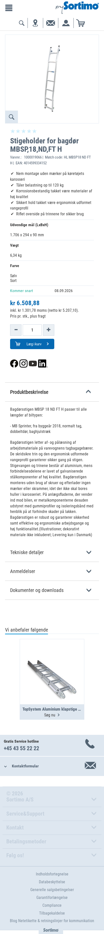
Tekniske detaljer (27, 552)
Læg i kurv (33, 344)
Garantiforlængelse (52, 897)
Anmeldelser (22, 571)
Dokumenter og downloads (37, 590)
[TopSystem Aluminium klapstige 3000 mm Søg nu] (52, 659)
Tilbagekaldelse (52, 913)
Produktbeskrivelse (29, 392)
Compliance (52, 905)
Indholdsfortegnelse (52, 874)
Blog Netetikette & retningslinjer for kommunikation (52, 920)
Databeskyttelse (52, 881)
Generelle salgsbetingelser (52, 889)
